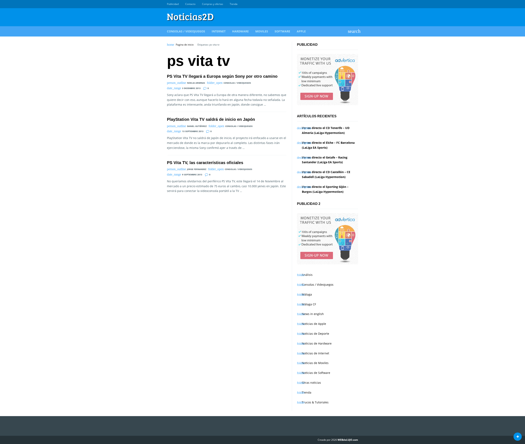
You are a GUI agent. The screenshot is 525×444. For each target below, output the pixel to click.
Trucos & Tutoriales (315, 402)
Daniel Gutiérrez (197, 126)
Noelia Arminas (196, 82)
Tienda (233, 4)
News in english (313, 314)
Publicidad (173, 4)
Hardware (240, 31)
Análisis (307, 275)
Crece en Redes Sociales (355, 4)
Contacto (190, 4)
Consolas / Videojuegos (186, 31)
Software (282, 31)
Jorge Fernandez (196, 169)
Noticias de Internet (315, 353)
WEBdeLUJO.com (348, 440)
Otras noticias (311, 383)
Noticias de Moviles (315, 363)
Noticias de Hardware (317, 343)
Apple (301, 31)
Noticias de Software (316, 373)
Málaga (307, 294)
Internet (219, 31)
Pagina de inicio (185, 44)
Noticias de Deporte (315, 334)
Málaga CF (309, 304)
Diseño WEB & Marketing (351, 4)
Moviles (261, 31)
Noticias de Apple (314, 324)
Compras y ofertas (212, 4)
